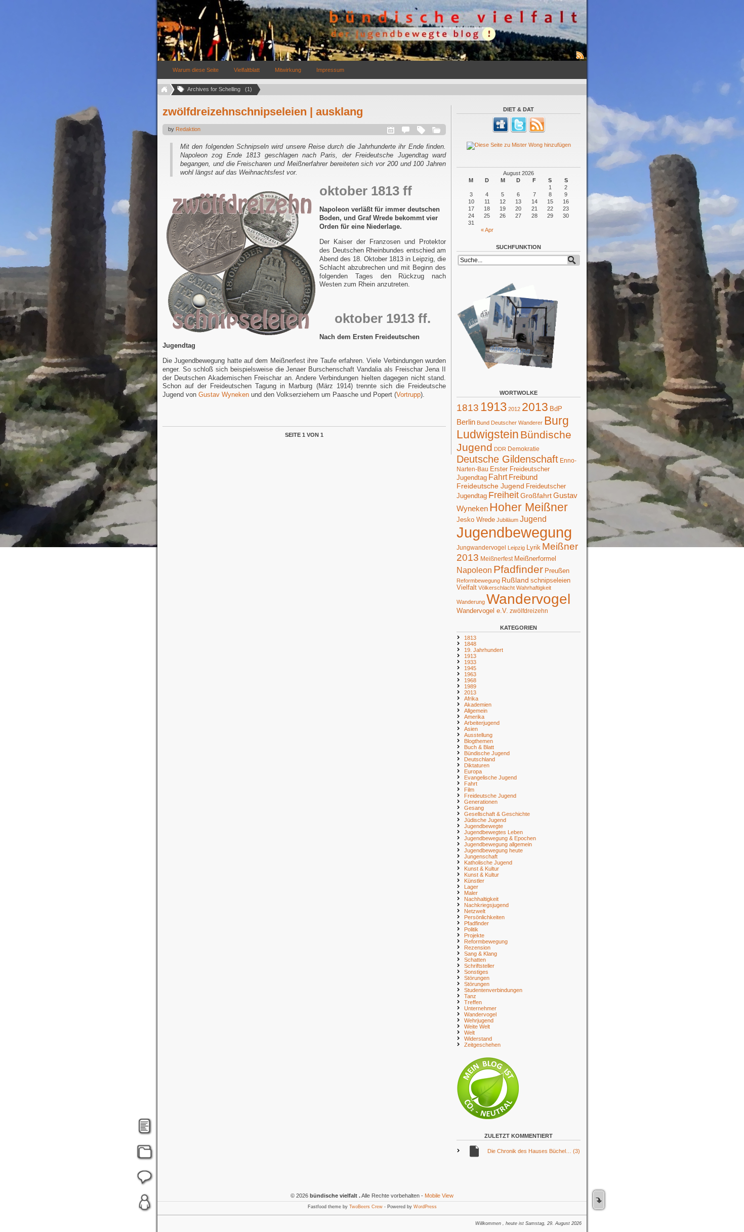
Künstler (474, 881)
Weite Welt (477, 1026)
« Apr (487, 230)
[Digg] (500, 131)
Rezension (477, 947)
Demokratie (524, 448)
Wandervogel (528, 599)
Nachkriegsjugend (486, 905)
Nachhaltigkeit (481, 899)
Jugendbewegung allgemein (498, 844)
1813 (468, 407)
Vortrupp (408, 394)
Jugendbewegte (483, 826)
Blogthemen (478, 741)
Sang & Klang (480, 954)
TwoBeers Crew (366, 1206)
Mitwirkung (288, 70)
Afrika (471, 698)
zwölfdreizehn (529, 610)
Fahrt (497, 477)
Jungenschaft (481, 856)
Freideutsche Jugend (490, 486)
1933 (470, 662)
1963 (470, 674)
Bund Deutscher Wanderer (510, 423)
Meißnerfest (496, 558)
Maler (471, 893)
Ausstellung (478, 735)
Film (469, 790)
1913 (493, 407)
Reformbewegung (478, 581)
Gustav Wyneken (223, 394)
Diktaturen (476, 765)
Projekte (474, 935)
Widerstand (478, 1039)
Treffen (473, 1002)
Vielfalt (467, 587)
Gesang (474, 808)
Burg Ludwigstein (513, 427)
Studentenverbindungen (493, 990)
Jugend (533, 518)
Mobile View (439, 1196)
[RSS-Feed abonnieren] (580, 59)
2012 (514, 409)
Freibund (523, 477)
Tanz (470, 996)
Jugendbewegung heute (493, 850)
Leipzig (516, 548)
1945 (470, 668)
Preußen (557, 570)
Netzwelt (474, 911)
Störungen (476, 978)
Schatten (475, 960)
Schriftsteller (479, 966)
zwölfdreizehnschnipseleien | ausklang (262, 111)
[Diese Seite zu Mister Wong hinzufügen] (519, 146)
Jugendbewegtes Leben (493, 832)
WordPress (425, 1206)
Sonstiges (476, 972)
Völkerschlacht (496, 588)
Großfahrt (536, 495)
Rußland (515, 580)
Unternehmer (480, 1008)
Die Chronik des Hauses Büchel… (533, 1151)
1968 (470, 680)
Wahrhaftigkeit (533, 588)
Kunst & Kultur (481, 869)
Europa (473, 771)
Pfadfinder (518, 569)
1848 (470, 644)
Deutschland (479, 759)
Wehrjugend (478, 1020)
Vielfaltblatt (247, 70)
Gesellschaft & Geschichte (497, 814)
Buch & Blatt (479, 747)
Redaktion (188, 129)
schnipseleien (550, 580)
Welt (469, 1033)
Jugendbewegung (514, 532)
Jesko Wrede (476, 519)
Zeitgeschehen (482, 1045)
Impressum (330, 70)
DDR (500, 449)
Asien (471, 729)
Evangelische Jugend (490, 777)
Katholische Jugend (488, 862)
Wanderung (471, 602)
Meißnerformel (535, 558)
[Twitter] (519, 131)
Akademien (477, 705)
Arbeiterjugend (482, 723)
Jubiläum (507, 520)
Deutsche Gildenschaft (507, 459)
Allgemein (475, 711)
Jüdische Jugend (485, 820)
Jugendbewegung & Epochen (500, 838)
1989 (470, 686)
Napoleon (474, 570)
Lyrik (533, 547)
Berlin (466, 422)
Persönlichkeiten (484, 917)
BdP (556, 409)
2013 (535, 407)
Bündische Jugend (487, 753)
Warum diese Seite (196, 70)
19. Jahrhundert (483, 650)
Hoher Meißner (528, 507)
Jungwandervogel (481, 547)
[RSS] (537, 131)
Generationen (481, 802)
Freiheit (503, 495)
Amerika (474, 717)
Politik (471, 929)
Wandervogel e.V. (482, 610)
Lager (471, 887)
